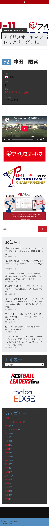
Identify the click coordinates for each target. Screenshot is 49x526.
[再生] (5, 139)
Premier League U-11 (14, 30)
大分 (7, 437)
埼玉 (7, 433)
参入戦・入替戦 (11, 429)
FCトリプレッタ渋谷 (17, 92)
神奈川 (8, 476)
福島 (7, 479)
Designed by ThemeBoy (8, 523)
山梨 (7, 449)
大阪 (7, 441)
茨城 (7, 487)
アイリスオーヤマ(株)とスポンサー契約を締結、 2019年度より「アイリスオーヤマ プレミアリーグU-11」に (24, 317)
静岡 (7, 499)
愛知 (7, 452)
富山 (7, 445)
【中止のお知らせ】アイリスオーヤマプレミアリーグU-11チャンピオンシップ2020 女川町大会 (24, 251)
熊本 (7, 468)
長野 (7, 495)
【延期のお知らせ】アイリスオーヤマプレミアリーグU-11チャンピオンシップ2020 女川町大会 (24, 264)
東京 (7, 460)
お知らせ (8, 418)
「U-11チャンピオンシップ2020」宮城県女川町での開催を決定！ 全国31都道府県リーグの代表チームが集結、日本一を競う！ (24, 276)
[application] (24, 129)
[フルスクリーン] (44, 139)
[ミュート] (41, 139)
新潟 (7, 456)
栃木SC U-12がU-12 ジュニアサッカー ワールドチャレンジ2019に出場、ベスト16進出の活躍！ (23, 289)
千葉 (7, 426)
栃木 (7, 464)
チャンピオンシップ (13, 422)
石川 (7, 472)
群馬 (7, 483)
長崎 (7, 491)
